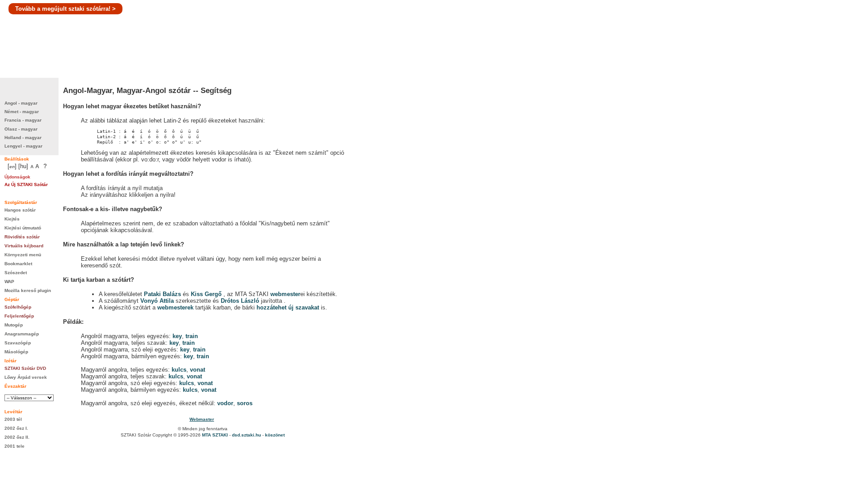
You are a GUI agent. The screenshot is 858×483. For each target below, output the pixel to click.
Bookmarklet (18, 263)
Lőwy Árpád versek (25, 377)
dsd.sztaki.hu (246, 434)
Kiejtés (12, 218)
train (191, 336)
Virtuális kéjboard (23, 245)
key (177, 336)
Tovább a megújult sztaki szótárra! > (65, 8)
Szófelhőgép (17, 307)
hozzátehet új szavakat (288, 307)
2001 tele (14, 446)
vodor (225, 403)
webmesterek (175, 307)
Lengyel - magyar (23, 146)
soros (244, 403)
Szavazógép (17, 342)
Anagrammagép (21, 333)
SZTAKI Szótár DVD (25, 368)
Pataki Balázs (163, 294)
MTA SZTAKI (215, 434)
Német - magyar (21, 111)
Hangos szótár (20, 210)
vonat (197, 369)
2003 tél (13, 419)
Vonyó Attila (157, 300)
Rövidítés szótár (22, 236)
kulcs (179, 369)
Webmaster (201, 419)
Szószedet (15, 272)
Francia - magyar (23, 120)
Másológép (16, 351)
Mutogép (13, 324)
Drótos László (240, 300)
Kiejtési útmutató (22, 227)
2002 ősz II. (16, 437)
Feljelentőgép (19, 316)
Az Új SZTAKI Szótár (26, 184)
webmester (285, 294)
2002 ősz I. (16, 428)
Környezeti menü (22, 254)
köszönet (275, 434)
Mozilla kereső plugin (27, 290)
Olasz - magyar (21, 129)
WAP (9, 281)
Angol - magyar (21, 103)
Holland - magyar (23, 137)
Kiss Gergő (207, 294)
